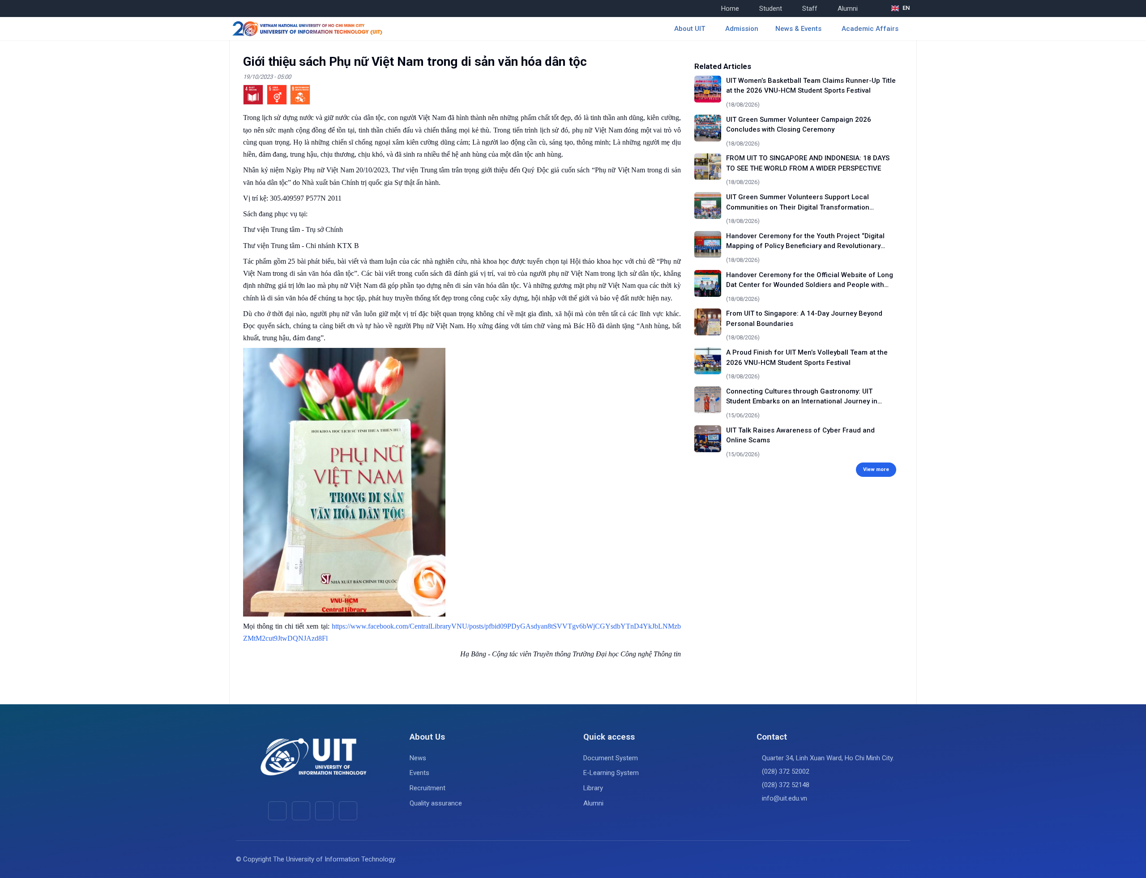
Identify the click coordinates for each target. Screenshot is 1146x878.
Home (730, 8)
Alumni (848, 8)
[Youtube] (301, 810)
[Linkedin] (348, 810)
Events (419, 773)
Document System (610, 758)
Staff (809, 8)
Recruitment (427, 788)
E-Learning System (611, 773)
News (418, 758)
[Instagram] (324, 810)
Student (770, 8)
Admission (741, 29)
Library (593, 788)
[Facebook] (277, 810)
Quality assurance (436, 803)
